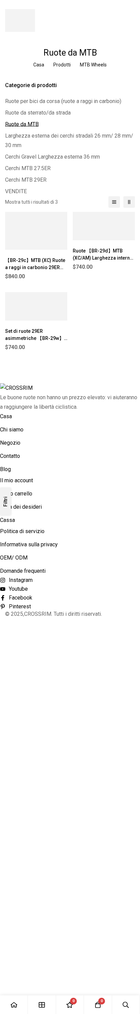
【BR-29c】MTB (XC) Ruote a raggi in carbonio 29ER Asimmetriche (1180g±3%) (35, 267)
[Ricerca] (126, 1004)
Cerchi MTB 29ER (26, 180)
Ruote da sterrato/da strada (38, 112)
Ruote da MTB (22, 124)
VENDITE (16, 191)
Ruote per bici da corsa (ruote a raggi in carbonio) (63, 101)
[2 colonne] (129, 202)
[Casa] (14, 1004)
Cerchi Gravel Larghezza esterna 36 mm (52, 157)
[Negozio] (42, 1004)
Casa (38, 64)
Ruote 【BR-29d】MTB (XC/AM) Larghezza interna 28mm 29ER (103, 258)
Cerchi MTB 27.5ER (28, 168)
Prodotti (62, 64)
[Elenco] (114, 202)
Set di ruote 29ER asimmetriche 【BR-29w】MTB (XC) (34, 338)
